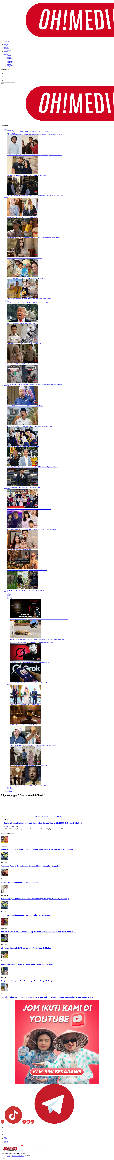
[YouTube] (32, 1116)
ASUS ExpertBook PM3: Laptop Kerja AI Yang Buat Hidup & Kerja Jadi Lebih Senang (31, 642)
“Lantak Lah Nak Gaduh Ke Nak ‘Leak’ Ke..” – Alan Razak (22, 217)
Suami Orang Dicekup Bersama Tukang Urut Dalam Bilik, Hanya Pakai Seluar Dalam (28, 303)
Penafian (6, 1134)
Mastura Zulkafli (10, 819)
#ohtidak (6, 44)
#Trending (6, 41)
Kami (5, 1129)
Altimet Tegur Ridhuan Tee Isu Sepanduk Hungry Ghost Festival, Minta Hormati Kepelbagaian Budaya (32, 467)
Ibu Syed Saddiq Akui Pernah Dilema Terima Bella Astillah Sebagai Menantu (26, 278)
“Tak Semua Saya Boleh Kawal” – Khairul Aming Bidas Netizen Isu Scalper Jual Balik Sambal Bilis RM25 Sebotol (35, 134)
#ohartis (6, 43)
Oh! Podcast (10, 790)
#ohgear (9, 55)
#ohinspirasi (10, 61)
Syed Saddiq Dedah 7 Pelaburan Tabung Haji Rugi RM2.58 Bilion (23, 487)
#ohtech (9, 57)
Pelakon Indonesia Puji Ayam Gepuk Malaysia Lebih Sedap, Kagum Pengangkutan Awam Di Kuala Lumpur (33, 237)
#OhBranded (10, 65)
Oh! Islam (9, 684)
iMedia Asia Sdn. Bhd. (18, 1148)
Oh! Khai (9, 787)
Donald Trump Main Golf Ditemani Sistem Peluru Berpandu (21, 323)
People (8, 1148)
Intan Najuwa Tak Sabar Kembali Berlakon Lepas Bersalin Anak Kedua (24, 258)
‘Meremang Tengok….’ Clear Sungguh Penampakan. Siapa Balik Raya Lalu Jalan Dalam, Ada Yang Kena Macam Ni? (39, 619)
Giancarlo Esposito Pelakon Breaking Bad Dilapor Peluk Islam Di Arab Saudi (29, 785)
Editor (5, 1131)
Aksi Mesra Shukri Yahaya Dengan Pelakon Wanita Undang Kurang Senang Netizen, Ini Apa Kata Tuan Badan (34, 155)
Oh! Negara (7, 385)
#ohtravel (6, 51)
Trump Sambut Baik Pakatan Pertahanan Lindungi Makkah (24, 704)
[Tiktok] (13, 1116)
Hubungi (6, 1135)
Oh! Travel (9, 791)
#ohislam (6, 45)
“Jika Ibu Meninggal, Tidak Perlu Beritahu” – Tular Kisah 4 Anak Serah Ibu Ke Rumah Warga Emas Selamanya (34, 384)
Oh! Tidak (6, 300)
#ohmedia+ (6, 54)
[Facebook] (24, 1116)
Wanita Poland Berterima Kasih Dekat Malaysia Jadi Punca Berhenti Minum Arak (27, 570)
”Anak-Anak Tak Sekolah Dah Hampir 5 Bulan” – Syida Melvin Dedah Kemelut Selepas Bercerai (31, 131)
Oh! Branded (10, 597)
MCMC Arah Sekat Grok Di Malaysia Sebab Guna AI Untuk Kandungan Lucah (29, 662)
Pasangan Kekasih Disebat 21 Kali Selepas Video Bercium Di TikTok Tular (28, 765)
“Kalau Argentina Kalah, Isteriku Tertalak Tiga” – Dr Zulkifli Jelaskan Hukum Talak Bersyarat (33, 745)
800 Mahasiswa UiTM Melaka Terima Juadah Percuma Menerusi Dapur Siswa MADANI (29, 509)
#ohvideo (9, 64)
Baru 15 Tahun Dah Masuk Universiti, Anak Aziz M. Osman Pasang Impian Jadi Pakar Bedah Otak (31, 529)
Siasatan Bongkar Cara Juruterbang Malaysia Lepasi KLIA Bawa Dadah (24, 343)
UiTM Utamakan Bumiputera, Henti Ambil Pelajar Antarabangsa (23, 446)
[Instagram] (3, 1116)
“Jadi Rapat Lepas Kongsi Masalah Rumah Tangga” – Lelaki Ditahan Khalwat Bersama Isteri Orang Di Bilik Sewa (35, 195)
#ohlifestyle (9, 58)
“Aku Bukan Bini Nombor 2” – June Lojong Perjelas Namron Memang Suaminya (27, 175)
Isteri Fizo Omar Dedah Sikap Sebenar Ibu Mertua (19, 549)
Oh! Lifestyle (10, 788)
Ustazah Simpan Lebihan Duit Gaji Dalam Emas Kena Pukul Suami (23, 363)
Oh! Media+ (7, 591)
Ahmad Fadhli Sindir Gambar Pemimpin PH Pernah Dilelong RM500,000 (25, 406)
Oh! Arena (9, 594)
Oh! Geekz (9, 598)
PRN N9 (9, 50)
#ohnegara (6, 48)
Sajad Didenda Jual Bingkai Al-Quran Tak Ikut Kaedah (23, 725)
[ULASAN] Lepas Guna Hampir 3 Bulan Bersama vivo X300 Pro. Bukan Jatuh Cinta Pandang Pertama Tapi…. (37, 639)
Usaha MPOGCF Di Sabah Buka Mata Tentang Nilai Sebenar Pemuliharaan (25, 590)
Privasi (5, 1132)
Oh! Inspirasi (7, 488)
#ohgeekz (6, 47)
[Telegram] (54, 1116)
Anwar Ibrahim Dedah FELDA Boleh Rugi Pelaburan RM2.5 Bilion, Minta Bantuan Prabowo (30, 426)
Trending (6, 129)
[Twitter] (28, 1116)
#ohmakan (9, 62)
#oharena (6, 52)
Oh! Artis (6, 197)
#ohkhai (9, 66)
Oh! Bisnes (9, 596)
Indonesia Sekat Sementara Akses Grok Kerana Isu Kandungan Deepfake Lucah (29, 682)
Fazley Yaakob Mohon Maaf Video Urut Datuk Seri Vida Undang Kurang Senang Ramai (29, 298)
